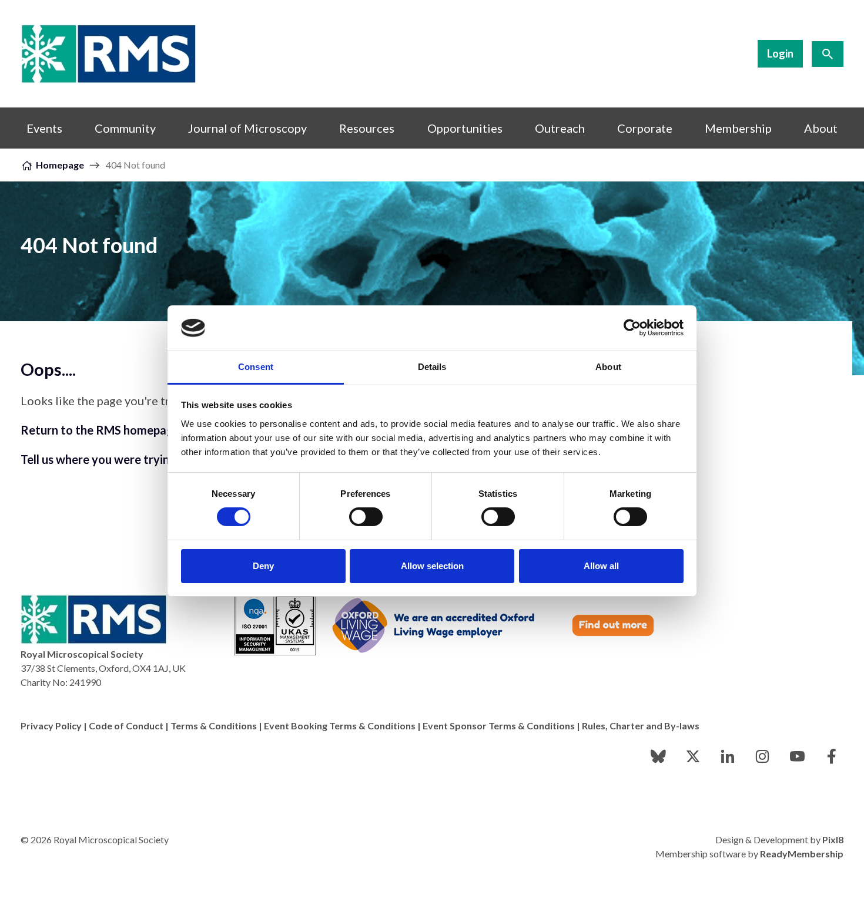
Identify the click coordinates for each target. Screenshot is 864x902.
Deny (263, 566)
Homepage (60, 164)
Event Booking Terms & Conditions (340, 725)
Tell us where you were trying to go (114, 459)
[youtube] (797, 756)
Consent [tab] (255, 367)
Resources (366, 128)
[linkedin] (727, 756)
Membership (738, 128)
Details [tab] (432, 367)
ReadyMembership (801, 853)
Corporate (644, 128)
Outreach (560, 128)
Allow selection (432, 566)
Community (125, 128)
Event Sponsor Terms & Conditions (499, 725)
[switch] (366, 516)
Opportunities (465, 128)
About (821, 128)
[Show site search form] (827, 54)
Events (44, 128)
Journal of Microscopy (247, 128)
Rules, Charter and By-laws (640, 725)
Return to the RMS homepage (100, 430)
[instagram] (762, 756)
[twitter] (693, 756)
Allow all (601, 566)
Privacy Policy (51, 725)
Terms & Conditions (213, 725)
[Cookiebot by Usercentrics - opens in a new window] (632, 327)
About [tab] (608, 367)
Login (780, 53)
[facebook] (831, 756)
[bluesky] (658, 756)
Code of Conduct (126, 725)
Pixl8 (832, 839)
